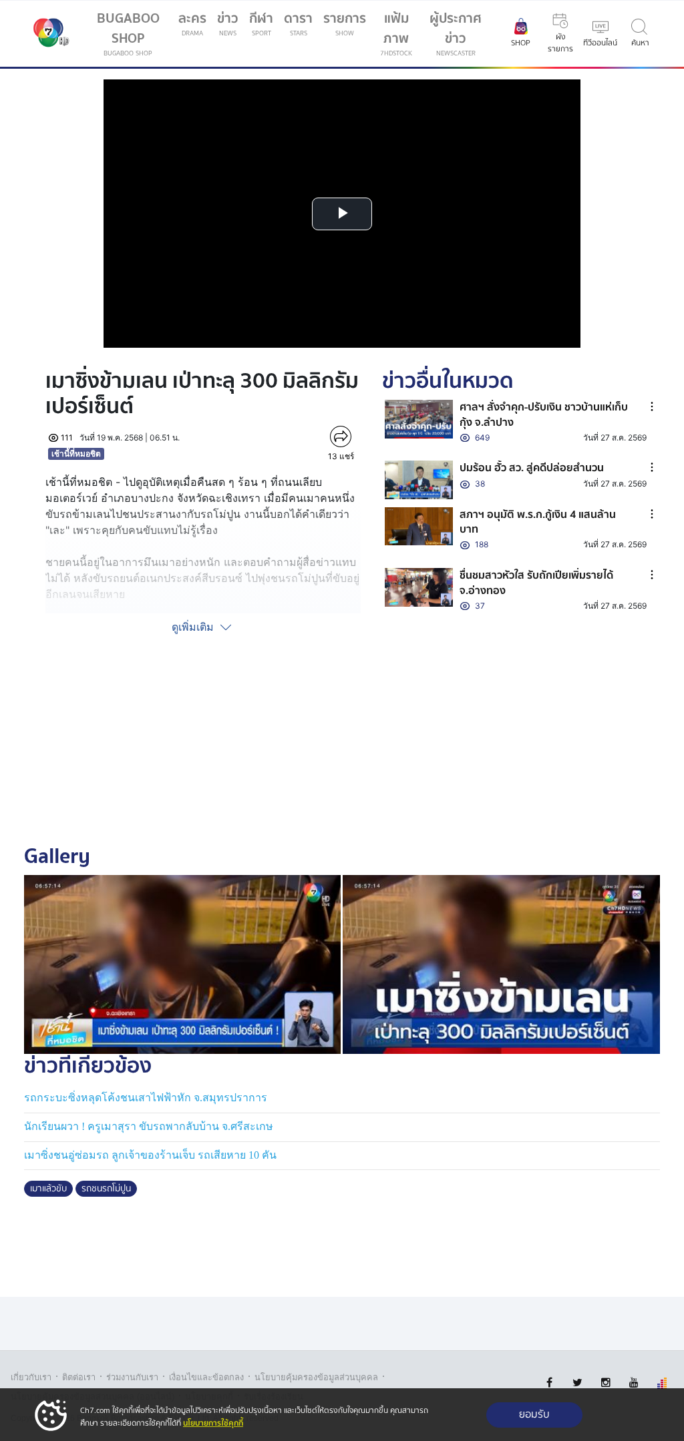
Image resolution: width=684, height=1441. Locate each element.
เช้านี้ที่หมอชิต (76, 454)
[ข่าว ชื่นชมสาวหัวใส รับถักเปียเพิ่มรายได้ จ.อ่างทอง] (419, 587)
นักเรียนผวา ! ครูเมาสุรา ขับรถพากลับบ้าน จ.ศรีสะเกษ (148, 1126)
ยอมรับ (534, 1414)
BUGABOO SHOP (128, 33)
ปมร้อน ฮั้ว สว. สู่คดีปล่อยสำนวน (532, 468)
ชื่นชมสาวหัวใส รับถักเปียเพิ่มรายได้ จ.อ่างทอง (536, 583)
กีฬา (264, 26)
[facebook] (549, 1382)
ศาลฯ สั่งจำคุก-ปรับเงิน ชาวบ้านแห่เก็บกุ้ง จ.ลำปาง (544, 414)
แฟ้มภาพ (396, 33)
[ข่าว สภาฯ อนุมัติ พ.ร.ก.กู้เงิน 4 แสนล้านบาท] (419, 526)
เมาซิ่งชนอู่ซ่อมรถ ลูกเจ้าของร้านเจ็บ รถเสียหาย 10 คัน (150, 1155)
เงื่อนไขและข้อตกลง (206, 1377)
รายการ (344, 23)
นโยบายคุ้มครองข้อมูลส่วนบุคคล (316, 1377)
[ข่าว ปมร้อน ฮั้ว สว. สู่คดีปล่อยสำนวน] (419, 480)
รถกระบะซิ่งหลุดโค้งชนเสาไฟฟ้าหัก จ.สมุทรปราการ (145, 1097)
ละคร (192, 23)
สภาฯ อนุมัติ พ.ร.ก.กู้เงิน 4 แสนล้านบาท (538, 522)
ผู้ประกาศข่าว (456, 33)
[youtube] (633, 1382)
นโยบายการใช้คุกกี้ (213, 1423)
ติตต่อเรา (79, 1377)
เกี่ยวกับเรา (31, 1377)
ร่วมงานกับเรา (132, 1377)
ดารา (298, 23)
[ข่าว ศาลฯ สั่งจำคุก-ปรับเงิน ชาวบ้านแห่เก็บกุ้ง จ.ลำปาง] (419, 419)
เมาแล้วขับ (48, 1188)
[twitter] (577, 1382)
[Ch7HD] (48, 34)
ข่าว (227, 23)
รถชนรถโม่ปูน (106, 1188)
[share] (341, 436)
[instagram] (605, 1382)
